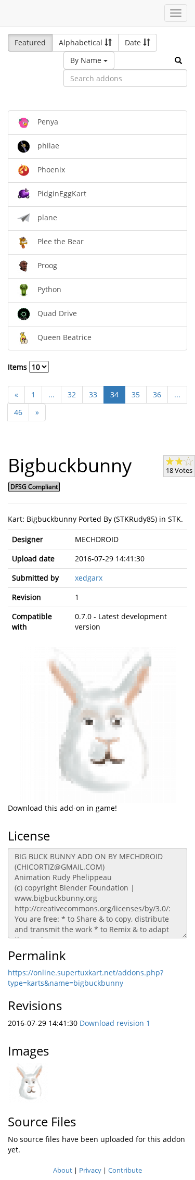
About (62, 1170)
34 (114, 394)
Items (18, 367)
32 (72, 394)
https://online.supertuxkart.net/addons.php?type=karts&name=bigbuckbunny (85, 978)
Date (134, 42)
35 (136, 394)
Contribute (125, 1170)
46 (18, 412)
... (51, 394)
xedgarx (88, 578)
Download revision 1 (115, 1023)
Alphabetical (82, 42)
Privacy (90, 1170)
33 (93, 394)
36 (157, 394)
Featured (30, 42)
